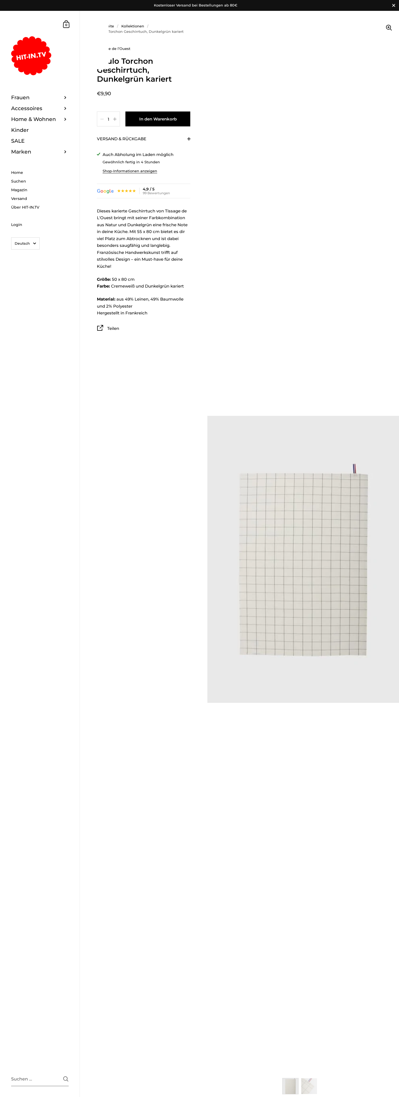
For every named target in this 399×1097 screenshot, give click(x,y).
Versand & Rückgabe (121, 138)
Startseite (105, 26)
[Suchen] (66, 1079)
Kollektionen (132, 26)
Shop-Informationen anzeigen (130, 171)
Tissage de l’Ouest (113, 48)
